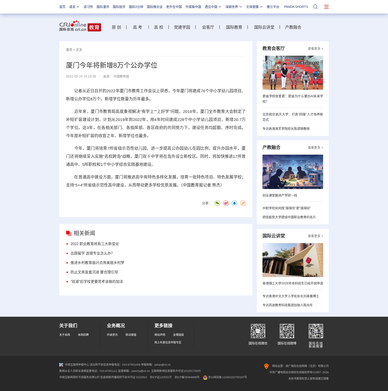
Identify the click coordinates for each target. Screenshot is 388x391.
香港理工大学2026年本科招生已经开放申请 (292, 283)
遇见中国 (211, 7)
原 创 (118, 27)
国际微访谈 (155, 7)
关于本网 (64, 334)
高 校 (160, 27)
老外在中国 (174, 7)
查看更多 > (315, 48)
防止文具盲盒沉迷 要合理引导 (94, 272)
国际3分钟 (136, 7)
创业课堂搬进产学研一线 (279, 195)
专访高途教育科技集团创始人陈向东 (287, 305)
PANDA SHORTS (296, 7)
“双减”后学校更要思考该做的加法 (97, 281)
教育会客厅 (273, 48)
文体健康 (252, 7)
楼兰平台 (273, 7)
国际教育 (234, 27)
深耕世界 (231, 7)
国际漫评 (103, 7)
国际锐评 (119, 7)
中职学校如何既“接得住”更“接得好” (286, 208)
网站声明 (159, 334)
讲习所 (88, 7)
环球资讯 (112, 334)
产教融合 (294, 27)
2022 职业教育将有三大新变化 (95, 244)
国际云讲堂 (264, 27)
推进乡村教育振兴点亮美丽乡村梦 (97, 263)
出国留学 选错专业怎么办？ (93, 253)
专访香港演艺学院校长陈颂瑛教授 (286, 128)
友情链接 (178, 334)
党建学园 (181, 27)
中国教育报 (121, 76)
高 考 (137, 27)
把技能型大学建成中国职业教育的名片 (289, 217)
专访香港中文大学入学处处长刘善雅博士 (290, 296)
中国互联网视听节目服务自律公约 (79, 377)
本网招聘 (83, 334)
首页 (62, 7)
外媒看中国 (193, 7)
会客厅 (207, 27)
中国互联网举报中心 (77, 364)
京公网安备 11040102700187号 (227, 377)
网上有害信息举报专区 (167, 342)
